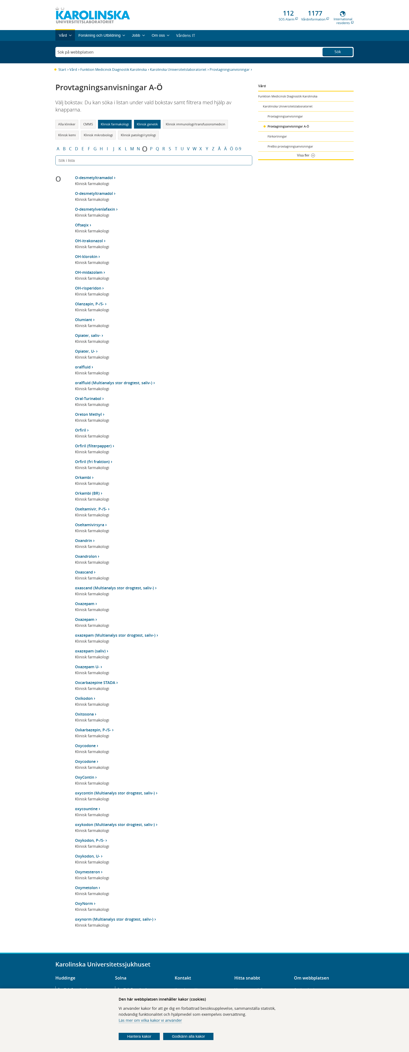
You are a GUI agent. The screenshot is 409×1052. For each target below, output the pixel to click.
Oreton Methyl (88, 414)
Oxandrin (83, 540)
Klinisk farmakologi (115, 124)
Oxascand (84, 572)
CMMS (88, 124)
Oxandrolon (86, 556)
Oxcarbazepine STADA (95, 682)
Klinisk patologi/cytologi (138, 135)
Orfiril (80, 430)
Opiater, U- (85, 351)
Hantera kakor (139, 1036)
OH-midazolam (88, 272)
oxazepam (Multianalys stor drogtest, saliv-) (115, 635)
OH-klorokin (86, 256)
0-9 (238, 148)
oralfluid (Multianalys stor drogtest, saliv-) (113, 382)
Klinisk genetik (147, 124)
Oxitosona (84, 714)
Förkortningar (277, 136)
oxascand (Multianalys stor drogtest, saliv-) (114, 587)
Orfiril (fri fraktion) (92, 461)
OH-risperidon (88, 288)
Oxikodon (84, 698)
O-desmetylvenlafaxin (95, 209)
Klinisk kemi (67, 135)
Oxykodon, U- (87, 856)
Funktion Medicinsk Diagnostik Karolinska (113, 69)
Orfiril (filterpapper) (93, 445)
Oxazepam (84, 603)
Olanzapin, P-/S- (89, 303)
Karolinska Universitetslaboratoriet (178, 69)
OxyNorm (84, 903)
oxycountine (86, 808)
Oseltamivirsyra (89, 524)
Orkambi (83, 477)
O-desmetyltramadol (94, 177)
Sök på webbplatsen (76, 52)
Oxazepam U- (87, 666)
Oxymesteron (87, 871)
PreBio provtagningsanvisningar (290, 146)
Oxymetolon (86, 887)
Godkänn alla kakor (188, 1036)
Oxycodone (85, 745)
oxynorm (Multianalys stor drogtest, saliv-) (114, 919)
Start (62, 69)
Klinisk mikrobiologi (98, 135)
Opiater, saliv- (88, 335)
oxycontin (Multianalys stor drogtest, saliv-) (115, 793)
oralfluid (83, 367)
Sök (337, 51)
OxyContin (84, 777)
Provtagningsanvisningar (230, 69)
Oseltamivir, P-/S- (91, 509)
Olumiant (83, 319)
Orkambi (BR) (87, 493)
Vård (73, 69)
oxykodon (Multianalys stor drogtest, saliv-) (115, 824)
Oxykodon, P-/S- (89, 840)
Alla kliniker (66, 124)
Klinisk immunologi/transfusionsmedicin (195, 124)
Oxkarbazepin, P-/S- (93, 729)
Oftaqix (82, 224)
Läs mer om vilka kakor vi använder (150, 1020)
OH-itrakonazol (89, 240)
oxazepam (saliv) (90, 651)
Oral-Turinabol (88, 398)
